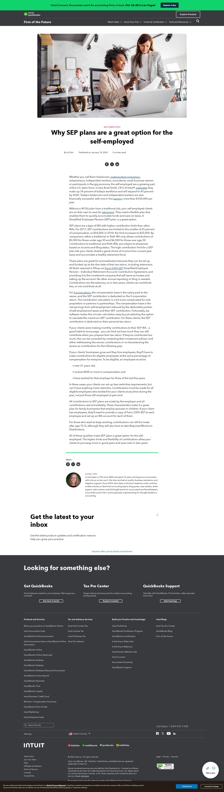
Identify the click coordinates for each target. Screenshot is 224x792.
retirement (108, 212)
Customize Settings (211, 786)
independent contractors (125, 176)
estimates (141, 187)
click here (85, 776)
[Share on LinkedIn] (117, 164)
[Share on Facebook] (107, 164)
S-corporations (82, 292)
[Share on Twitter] (112, 164)
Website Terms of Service (120, 780)
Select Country (80, 733)
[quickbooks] (32, 14)
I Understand (186, 786)
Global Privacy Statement (56, 785)
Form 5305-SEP (114, 268)
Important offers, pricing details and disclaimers (112, 551)
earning (118, 198)
